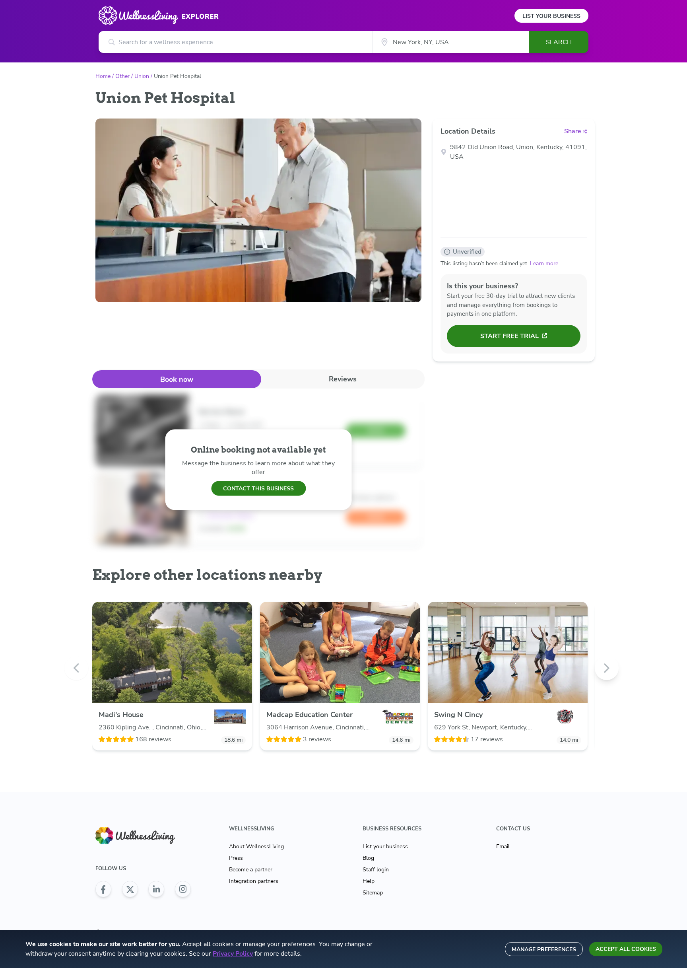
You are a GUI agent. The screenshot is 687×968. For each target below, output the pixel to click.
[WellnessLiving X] (130, 889)
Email (503, 846)
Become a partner (250, 869)
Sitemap (373, 892)
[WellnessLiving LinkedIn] (156, 889)
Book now (176, 379)
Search (559, 42)
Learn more (544, 263)
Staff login (376, 869)
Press (236, 858)
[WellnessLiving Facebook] (103, 889)
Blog (368, 858)
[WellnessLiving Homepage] (143, 835)
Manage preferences (544, 949)
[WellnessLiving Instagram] (183, 889)
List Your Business (551, 16)
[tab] (176, 379)
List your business (385, 846)
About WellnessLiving (256, 846)
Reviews (343, 379)
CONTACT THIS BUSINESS (258, 488)
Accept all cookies (626, 949)
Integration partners (253, 881)
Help (369, 881)
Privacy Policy (233, 953)
